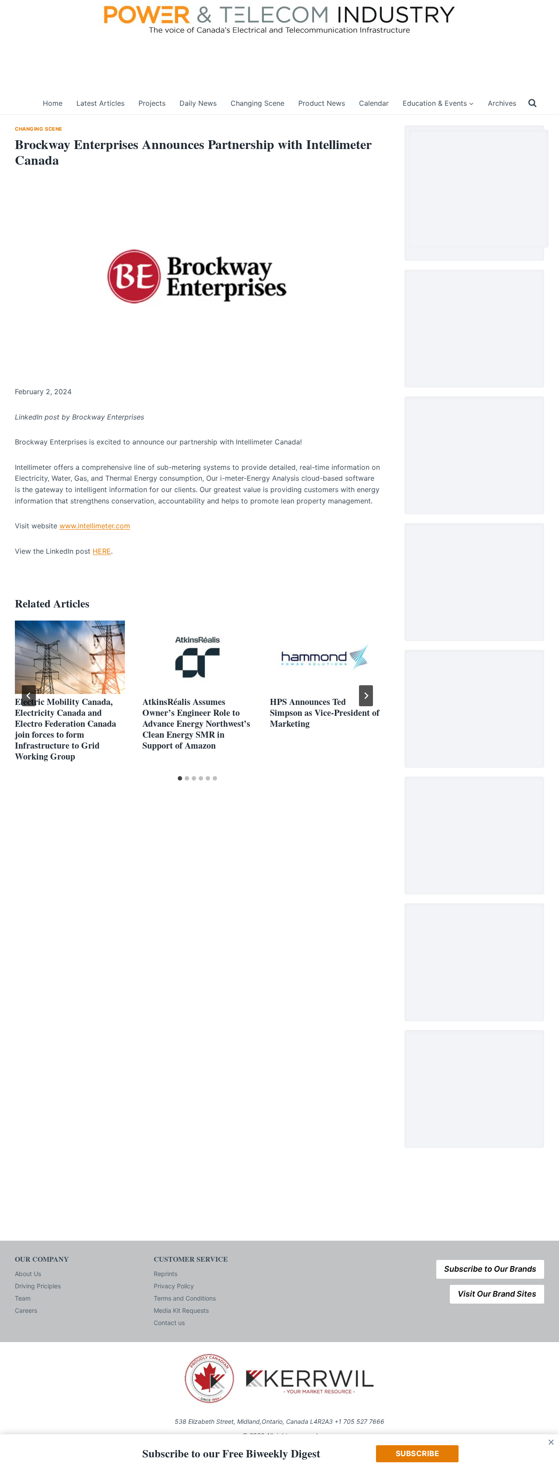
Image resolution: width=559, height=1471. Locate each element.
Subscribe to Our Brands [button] (490, 1268)
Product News (321, 103)
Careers (26, 1310)
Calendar (374, 103)
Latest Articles (100, 103)
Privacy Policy (174, 1286)
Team (23, 1298)
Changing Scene (257, 103)
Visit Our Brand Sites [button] (497, 1293)
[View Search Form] (532, 103)
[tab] (180, 778)
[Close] (551, 1442)
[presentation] (70, 657)
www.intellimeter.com (94, 525)
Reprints (165, 1273)
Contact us (169, 1322)
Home (52, 103)
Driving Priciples (38, 1286)
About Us (28, 1273)
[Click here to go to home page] (23, 103)
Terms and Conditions (185, 1298)
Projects (152, 103)
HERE (102, 551)
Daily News (198, 103)
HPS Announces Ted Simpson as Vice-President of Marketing (325, 712)
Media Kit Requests (181, 1310)
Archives (502, 103)
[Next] (366, 695)
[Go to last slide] (29, 695)
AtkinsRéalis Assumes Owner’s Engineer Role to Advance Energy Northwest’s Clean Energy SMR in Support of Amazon (196, 723)
